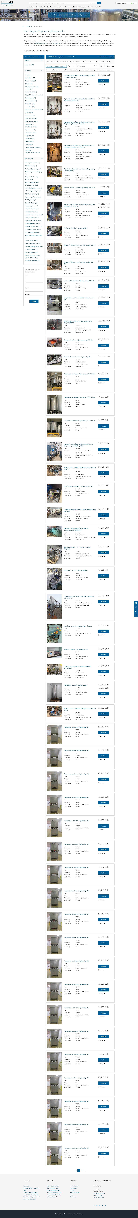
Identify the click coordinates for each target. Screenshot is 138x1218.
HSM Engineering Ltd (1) (31, 212)
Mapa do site (73, 1197)
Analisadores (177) (30, 78)
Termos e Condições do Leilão (31, 1197)
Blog (24, 1190)
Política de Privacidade (29, 1199)
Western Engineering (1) (31, 252)
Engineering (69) (29, 65)
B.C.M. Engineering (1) (31, 166)
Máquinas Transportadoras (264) (34, 110)
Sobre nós (26, 1186)
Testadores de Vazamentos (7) (33, 147)
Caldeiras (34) (28, 84)
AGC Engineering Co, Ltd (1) (32, 163)
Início (23, 26)
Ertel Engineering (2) (30, 200)
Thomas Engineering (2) (31, 249)
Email (26, 281)
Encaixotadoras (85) (30, 98)
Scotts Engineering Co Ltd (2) (33, 243)
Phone (27, 288)
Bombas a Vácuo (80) (30, 81)
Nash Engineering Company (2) (33, 220)
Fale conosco (73, 1188)
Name (26, 275)
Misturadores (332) (30, 116)
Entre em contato (75, 1192)
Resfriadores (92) (29, 138)
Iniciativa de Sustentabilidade (31, 1188)
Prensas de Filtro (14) (30, 133)
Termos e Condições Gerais (30, 1195)
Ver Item (103, 81)
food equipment (57, 43)
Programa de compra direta (54, 1192)
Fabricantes (29, 26)
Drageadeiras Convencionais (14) (34, 95)
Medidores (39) (29, 113)
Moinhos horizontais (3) (31, 121)
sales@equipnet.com (99, 1193)
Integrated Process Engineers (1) (34, 215)
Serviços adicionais (52, 1197)
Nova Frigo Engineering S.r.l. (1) (33, 226)
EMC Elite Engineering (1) (32, 194)
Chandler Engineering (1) (32, 182)
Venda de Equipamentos (53, 1190)
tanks (36, 43)
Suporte (72, 1190)
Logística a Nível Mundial (53, 1195)
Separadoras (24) (29, 141)
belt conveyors (42, 43)
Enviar (34, 301)
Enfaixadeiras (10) (30, 104)
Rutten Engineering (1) (31, 240)
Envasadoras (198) (30, 107)
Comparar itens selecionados (56, 66)
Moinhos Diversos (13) (31, 119)
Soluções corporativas (53, 1186)
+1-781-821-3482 (98, 1195)
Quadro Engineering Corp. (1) (33, 229)
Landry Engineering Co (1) (32, 218)
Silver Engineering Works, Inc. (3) (34, 246)
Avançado (92, 3)
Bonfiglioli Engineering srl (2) (33, 169)
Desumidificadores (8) (31, 92)
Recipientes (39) (29, 136)
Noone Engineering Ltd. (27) (32, 223)
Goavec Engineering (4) (31, 203)
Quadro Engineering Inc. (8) (32, 232)
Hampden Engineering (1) (32, 209)
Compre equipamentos (53, 1188)
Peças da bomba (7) (30, 130)
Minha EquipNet (74, 1186)
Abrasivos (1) (28, 75)
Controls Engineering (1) (31, 185)
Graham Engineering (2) (31, 206)
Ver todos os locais (99, 1198)
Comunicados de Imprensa (30, 1192)
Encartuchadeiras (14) (31, 101)
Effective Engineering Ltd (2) (32, 191)
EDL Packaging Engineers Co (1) (33, 188)
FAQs (71, 1195)
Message (27, 294)
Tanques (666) (29, 144)
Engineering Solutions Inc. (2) (33, 197)
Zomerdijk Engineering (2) (32, 260)
